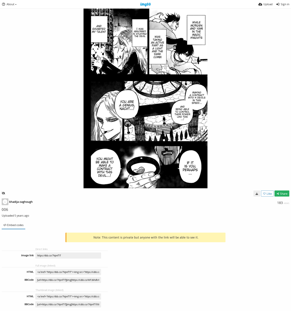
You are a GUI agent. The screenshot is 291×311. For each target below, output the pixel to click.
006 (5, 209)
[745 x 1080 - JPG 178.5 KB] (256, 193)
